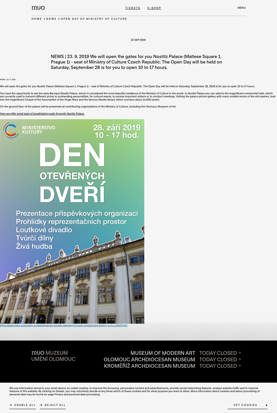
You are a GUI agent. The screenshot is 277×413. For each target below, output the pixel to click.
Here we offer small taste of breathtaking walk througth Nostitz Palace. (42, 113)
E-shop (154, 7)
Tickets (132, 7)
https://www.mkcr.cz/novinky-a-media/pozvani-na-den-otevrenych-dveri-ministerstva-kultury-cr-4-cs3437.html (63, 325)
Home (37, 18)
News (51, 18)
